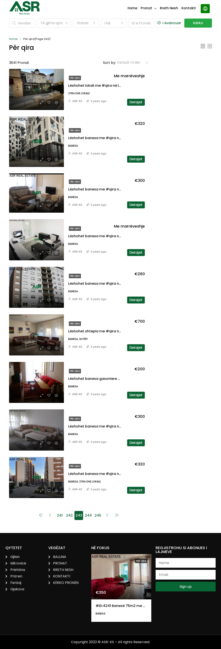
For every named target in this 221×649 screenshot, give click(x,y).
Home (132, 8)
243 (79, 515)
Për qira (75, 78)
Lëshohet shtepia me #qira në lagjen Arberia (107, 331)
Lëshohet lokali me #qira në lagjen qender (105, 85)
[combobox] (54, 23)
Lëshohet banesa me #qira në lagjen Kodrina (107, 137)
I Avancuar (171, 22)
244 (88, 515)
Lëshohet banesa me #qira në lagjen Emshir (106, 283)
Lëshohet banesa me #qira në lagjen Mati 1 (105, 426)
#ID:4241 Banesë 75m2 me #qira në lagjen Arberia (139, 605)
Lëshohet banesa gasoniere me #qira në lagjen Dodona (117, 378)
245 (98, 515)
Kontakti (189, 8)
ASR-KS (77, 101)
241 (60, 515)
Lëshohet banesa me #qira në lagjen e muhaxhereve (114, 189)
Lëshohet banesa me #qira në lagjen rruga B (107, 473)
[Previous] (40, 515)
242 (69, 515)
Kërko (198, 22)
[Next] (107, 515)
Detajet (135, 102)
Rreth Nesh (169, 8)
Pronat (146, 8)
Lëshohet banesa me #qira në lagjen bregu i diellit (112, 236)
